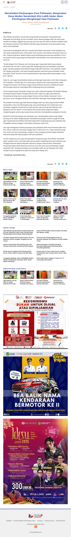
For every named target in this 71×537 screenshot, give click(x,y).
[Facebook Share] (55, 28)
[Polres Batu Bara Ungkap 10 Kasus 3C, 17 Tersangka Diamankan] (27, 210)
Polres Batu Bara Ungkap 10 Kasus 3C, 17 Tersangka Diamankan (27, 217)
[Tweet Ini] (59, 28)
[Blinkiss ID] (11, 2)
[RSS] (35, 526)
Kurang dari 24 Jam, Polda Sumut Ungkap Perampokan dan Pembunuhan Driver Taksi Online (60, 200)
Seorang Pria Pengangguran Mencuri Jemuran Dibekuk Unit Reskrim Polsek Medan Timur (59, 183)
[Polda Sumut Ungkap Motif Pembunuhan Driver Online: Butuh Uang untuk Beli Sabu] (44, 193)
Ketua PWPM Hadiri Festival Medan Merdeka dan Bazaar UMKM (27, 183)
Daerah (30, 22)
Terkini (35, 22)
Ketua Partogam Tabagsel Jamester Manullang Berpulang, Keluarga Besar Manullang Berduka (27, 200)
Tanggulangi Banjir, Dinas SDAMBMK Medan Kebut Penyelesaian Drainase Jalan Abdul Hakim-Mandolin (10, 217)
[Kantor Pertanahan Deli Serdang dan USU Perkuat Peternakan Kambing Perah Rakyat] (10, 193)
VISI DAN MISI (60, 521)
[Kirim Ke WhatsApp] (66, 28)
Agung (24, 22)
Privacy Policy (49, 521)
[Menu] (4, 2)
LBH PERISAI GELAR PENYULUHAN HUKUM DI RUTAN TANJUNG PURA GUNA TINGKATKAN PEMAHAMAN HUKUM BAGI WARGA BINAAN (10, 183)
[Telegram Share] (62, 28)
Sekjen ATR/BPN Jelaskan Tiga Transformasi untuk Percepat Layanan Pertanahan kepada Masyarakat (60, 217)
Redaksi (9, 521)
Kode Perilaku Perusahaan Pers (24, 521)
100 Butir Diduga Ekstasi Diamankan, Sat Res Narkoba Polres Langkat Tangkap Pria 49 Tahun (43, 183)
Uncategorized (44, 22)
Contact (40, 521)
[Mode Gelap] (62, 2)
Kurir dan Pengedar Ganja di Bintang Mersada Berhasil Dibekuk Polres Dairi (43, 217)
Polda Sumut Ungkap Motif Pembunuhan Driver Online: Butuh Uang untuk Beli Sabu (43, 200)
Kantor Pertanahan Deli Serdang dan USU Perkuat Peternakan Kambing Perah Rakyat (9, 200)
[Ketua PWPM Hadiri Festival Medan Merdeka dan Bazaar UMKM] (27, 176)
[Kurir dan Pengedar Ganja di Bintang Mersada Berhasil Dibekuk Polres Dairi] (44, 210)
